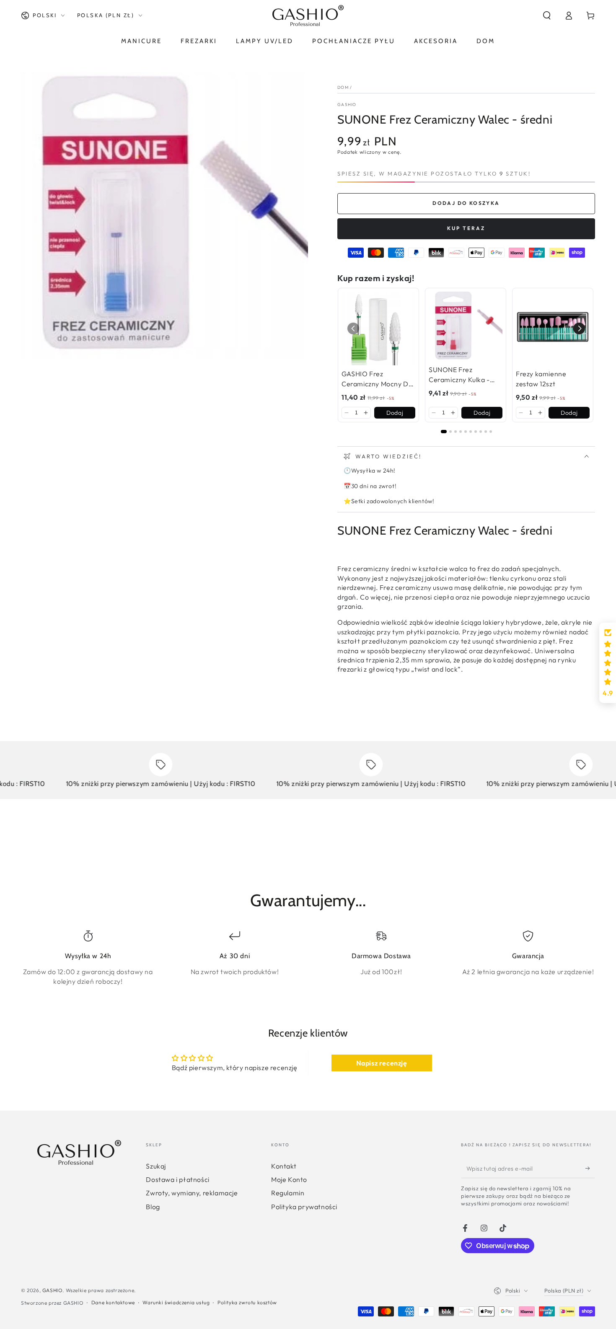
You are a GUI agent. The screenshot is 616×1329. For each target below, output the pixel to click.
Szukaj (156, 1166)
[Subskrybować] (590, 1168)
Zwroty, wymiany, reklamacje (192, 1193)
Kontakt (283, 1166)
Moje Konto (289, 1179)
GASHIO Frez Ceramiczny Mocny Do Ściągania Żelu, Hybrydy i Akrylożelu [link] (377, 379)
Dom (343, 87)
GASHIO (347, 104)
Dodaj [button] (394, 412)
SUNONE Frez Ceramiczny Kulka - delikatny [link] (459, 375)
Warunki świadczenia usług (176, 1302)
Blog (153, 1206)
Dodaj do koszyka (466, 203)
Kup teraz (466, 228)
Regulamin (287, 1193)
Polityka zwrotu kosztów (247, 1302)
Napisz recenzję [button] (381, 1063)
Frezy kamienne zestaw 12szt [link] (541, 379)
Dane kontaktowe (113, 1302)
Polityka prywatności (304, 1206)
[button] (547, 15)
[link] (378, 328)
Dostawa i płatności (177, 1179)
